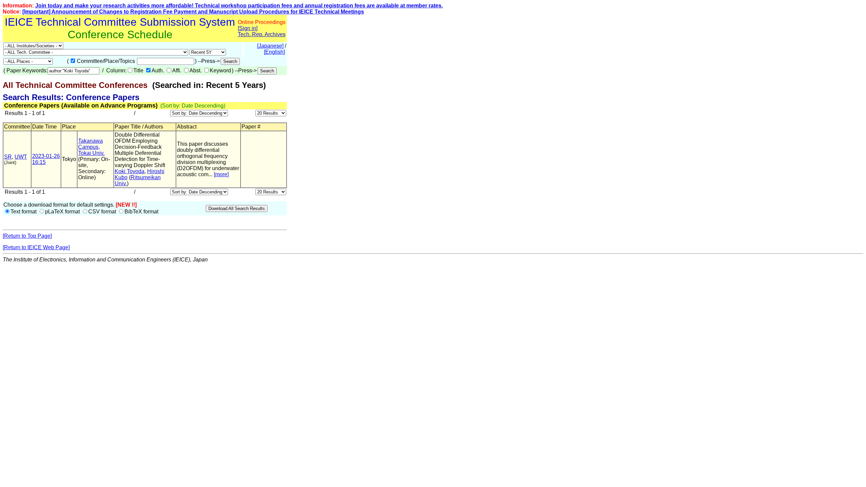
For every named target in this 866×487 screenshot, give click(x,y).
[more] (221, 174)
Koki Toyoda (129, 171)
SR (8, 157)
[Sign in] (247, 28)
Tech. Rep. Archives (262, 34)
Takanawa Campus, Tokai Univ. (91, 147)
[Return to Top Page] (27, 236)
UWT (21, 157)
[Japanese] (270, 46)
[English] (274, 52)
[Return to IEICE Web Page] (36, 247)
